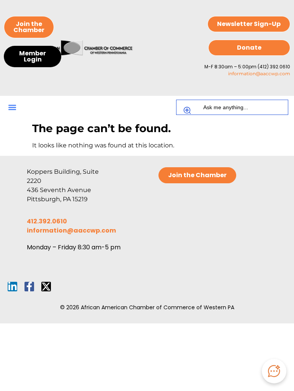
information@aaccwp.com (259, 73)
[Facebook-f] (29, 286)
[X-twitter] (46, 286)
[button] (12, 107)
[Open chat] (274, 371)
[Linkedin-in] (12, 286)
